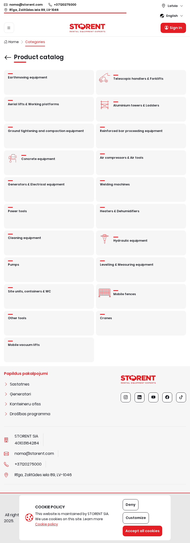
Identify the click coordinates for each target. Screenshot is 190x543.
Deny (131, 504)
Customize (136, 517)
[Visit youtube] (153, 397)
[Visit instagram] (126, 397)
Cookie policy (46, 524)
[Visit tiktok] (181, 397)
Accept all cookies (142, 530)
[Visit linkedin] (139, 397)
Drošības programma (30, 414)
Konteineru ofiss (25, 404)
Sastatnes (19, 384)
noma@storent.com (26, 4)
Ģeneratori (20, 394)
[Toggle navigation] (9, 28)
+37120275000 (65, 4)
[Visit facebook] (167, 397)
